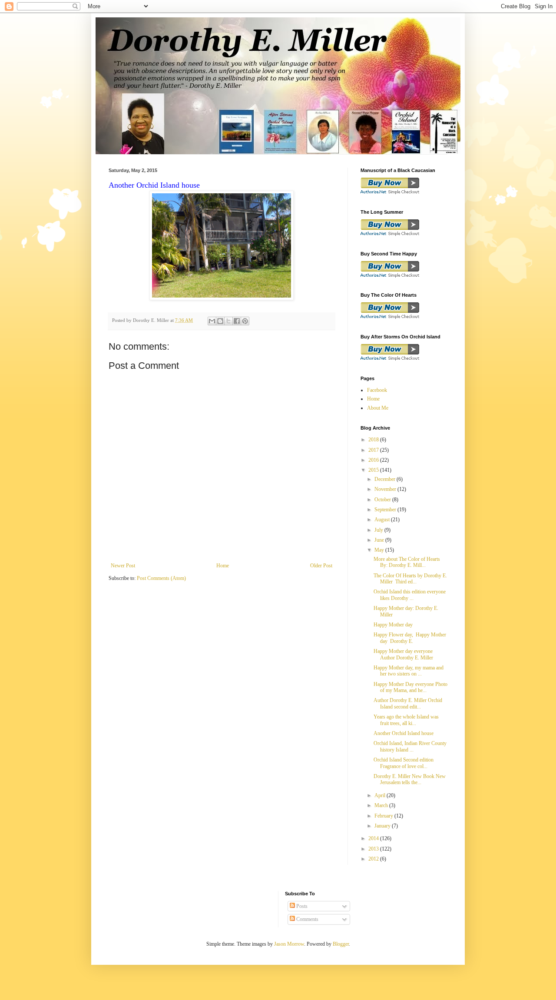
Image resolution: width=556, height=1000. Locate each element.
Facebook (377, 390)
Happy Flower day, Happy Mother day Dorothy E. (410, 638)
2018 (374, 440)
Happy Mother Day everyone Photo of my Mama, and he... (410, 687)
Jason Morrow (289, 944)
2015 (374, 470)
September (385, 510)
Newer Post (123, 566)
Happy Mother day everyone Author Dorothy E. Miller (403, 654)
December (385, 479)
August (382, 520)
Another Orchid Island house (404, 733)
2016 (374, 460)
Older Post (321, 566)
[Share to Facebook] (236, 321)
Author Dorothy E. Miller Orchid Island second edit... (408, 703)
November (385, 489)
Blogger (341, 944)
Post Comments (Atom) (161, 578)
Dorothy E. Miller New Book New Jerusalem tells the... (410, 779)
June (379, 540)
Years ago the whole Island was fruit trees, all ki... (406, 720)
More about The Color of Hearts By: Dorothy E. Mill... (407, 562)
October (383, 500)
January (383, 826)
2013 (374, 849)
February (384, 816)
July (379, 530)
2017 (374, 450)
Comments (306, 919)
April (380, 795)
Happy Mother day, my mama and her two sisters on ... (408, 671)
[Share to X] (228, 321)
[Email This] (212, 321)
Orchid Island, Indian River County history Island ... (410, 746)
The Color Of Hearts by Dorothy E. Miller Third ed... (410, 579)
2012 (374, 859)
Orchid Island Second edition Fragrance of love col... (404, 763)
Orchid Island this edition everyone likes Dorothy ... (410, 595)
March (381, 805)
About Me (377, 408)
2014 (374, 838)
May (379, 550)
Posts (301, 906)
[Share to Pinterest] (245, 321)
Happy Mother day (393, 625)
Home (222, 566)
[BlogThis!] (220, 321)
